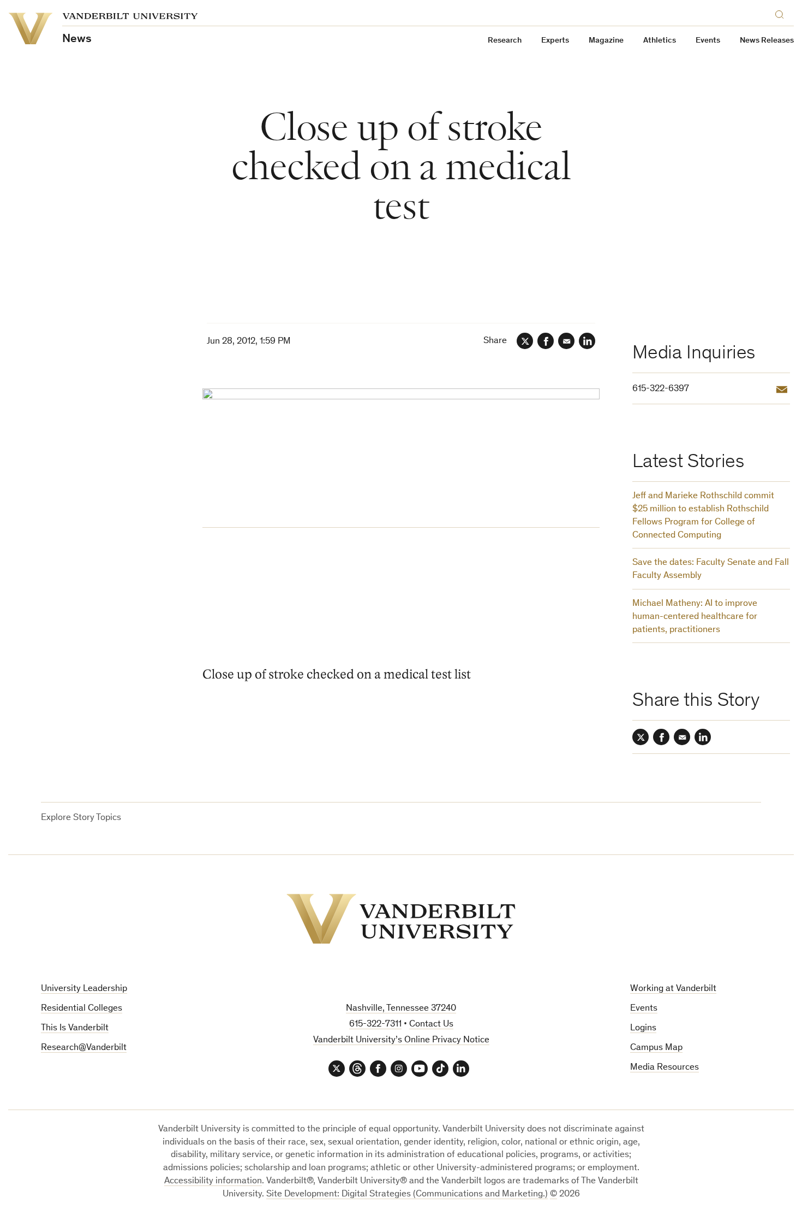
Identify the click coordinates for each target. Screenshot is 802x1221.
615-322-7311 (375, 1024)
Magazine (606, 41)
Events (708, 41)
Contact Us (431, 1024)
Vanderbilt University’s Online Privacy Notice (401, 1040)
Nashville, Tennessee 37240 (401, 1008)
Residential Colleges (81, 1008)
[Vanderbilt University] (401, 919)
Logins (643, 1028)
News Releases (767, 41)
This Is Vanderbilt (75, 1028)
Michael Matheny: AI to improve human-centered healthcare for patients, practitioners (694, 617)
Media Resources (664, 1067)
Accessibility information (213, 1181)
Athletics (659, 41)
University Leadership (84, 989)
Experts (555, 41)
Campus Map (656, 1048)
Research (505, 41)
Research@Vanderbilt (84, 1048)
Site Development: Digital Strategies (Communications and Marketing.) (407, 1194)
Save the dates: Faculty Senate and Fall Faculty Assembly (710, 569)
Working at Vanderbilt (673, 989)
